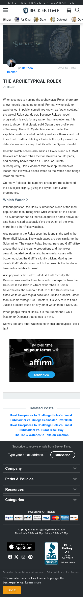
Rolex (11, 87)
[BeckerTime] (41, 10)
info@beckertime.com (54, 529)
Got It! (11, 590)
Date (43, 19)
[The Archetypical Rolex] (41, 44)
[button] (5, 10)
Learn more (33, 582)
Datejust (62, 19)
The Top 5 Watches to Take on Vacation (41, 435)
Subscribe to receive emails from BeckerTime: (41, 446)
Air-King (26, 19)
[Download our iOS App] (20, 546)
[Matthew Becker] (12, 68)
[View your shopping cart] (68, 10)
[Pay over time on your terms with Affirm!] (41, 360)
